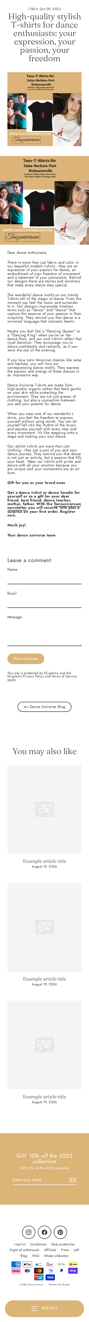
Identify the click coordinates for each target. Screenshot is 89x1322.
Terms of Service (64, 676)
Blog (24, 1255)
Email (12, 593)
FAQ (35, 1255)
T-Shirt (33, 8)
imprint (19, 1244)
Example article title (44, 861)
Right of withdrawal (24, 1249)
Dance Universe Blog (47, 706)
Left (76, 1249)
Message (14, 617)
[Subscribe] (72, 1180)
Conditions (38, 1244)
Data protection (63, 1244)
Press (65, 1249)
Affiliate (50, 1249)
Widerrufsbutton (56, 1255)
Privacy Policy (33, 676)
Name (12, 569)
